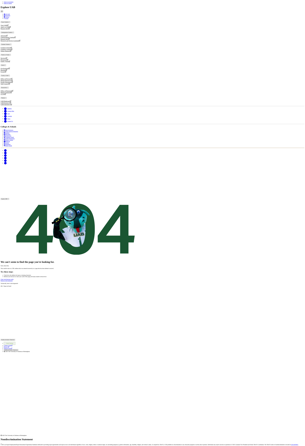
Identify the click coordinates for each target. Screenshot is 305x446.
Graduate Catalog (6, 49)
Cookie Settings (9, 343)
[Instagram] (5, 155)
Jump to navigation (8, 2)
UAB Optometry (5, 104)
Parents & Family (5, 54)
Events (3, 72)
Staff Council (4, 84)
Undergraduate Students (7, 32)
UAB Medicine (5, 101)
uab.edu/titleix (294, 444)
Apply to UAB (5, 27)
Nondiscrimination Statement (8, 339)
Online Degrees (5, 51)
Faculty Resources (6, 82)
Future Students (5, 22)
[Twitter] (5, 153)
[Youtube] (5, 158)
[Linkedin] (5, 163)
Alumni (3, 65)
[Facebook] (5, 150)
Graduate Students (5, 44)
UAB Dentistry (5, 103)
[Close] (2, 11)
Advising (3, 36)
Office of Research (6, 91)
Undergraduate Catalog (7, 37)
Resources (4, 60)
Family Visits (4, 61)
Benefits (3, 70)
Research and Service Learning (10, 41)
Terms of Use (8, 348)
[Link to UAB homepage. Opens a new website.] (14, 289)
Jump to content (8, 3)
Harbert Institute (5, 92)
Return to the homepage (7, 280)
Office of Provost (6, 79)
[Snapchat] (5, 160)
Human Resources (6, 80)
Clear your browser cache (7, 279)
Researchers (4, 87)
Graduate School (5, 48)
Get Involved (4, 68)
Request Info (4, 29)
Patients (3, 98)
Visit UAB (4, 25)
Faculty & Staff (5, 75)
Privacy (6, 347)
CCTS (3, 94)
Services (3, 58)
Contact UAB (8, 345)
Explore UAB (4, 199)
